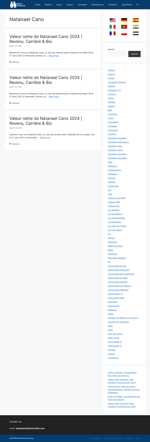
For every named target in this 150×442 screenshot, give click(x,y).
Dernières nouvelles (117, 154)
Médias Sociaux (115, 246)
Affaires (111, 86)
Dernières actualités (117, 138)
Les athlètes (113, 210)
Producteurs (113, 306)
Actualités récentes (117, 82)
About (138, 438)
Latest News (127, 5)
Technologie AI (115, 342)
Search (111, 49)
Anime (111, 98)
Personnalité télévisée (118, 290)
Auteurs (111, 106)
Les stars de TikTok (117, 226)
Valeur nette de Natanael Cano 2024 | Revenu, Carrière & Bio (45, 39)
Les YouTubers (115, 230)
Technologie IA (115, 346)
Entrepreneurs (98, 5)
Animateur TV (114, 90)
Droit (110, 162)
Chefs (110, 118)
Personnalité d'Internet (118, 270)
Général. (112, 182)
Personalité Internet (117, 266)
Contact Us (128, 438)
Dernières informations (118, 142)
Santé (110, 314)
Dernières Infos (115, 146)
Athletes (112, 102)
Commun (112, 134)
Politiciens (112, 302)
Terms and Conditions (113, 438)
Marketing (112, 242)
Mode (110, 250)
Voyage (111, 354)
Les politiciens (114, 222)
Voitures (112, 350)
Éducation (112, 166)
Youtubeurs (113, 358)
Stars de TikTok (115, 334)
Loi (109, 234)
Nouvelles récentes (117, 258)
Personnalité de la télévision (121, 274)
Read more (54, 56)
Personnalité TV (115, 294)
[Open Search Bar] (137, 4)
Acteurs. (112, 74)
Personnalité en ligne (118, 278)
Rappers (48, 5)
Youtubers (112, 5)
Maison (111, 238)
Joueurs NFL (114, 206)
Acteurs (111, 70)
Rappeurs (16, 62)
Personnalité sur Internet (119, 286)
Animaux (112, 94)
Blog (110, 110)
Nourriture (112, 254)
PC (109, 262)
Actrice (111, 78)
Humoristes (113, 186)
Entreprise (112, 174)
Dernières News (115, 150)
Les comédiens (115, 214)
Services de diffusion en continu (123, 318)
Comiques (112, 126)
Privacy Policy (95, 438)
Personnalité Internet (117, 282)
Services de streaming (118, 322)
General (111, 178)
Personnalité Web (116, 298)
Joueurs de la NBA (116, 198)
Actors (59, 5)
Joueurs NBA (114, 202)
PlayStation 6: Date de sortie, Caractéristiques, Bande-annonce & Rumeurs (123, 389)
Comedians (82, 5)
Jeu (109, 190)
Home (37, 5)
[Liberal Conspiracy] (17, 4)
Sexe (110, 326)
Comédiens (113, 122)
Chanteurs (113, 114)
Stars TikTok (113, 338)
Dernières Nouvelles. (117, 158)
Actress (70, 5)
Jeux (110, 194)
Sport (110, 330)
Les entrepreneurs (116, 218)
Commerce (113, 130)
